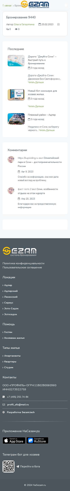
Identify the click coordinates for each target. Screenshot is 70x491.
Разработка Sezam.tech (21, 412)
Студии (8, 367)
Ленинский (11, 297)
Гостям (8, 332)
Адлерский (11, 291)
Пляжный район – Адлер (42, 114)
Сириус (8, 302)
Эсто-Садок (11, 308)
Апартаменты (12, 355)
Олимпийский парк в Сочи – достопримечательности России (40, 162)
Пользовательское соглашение (22, 267)
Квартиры (10, 361)
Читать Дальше (36, 82)
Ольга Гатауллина (24, 24)
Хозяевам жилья (14, 338)
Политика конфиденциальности (23, 263)
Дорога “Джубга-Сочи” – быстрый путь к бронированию (42, 60)
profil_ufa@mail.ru (18, 404)
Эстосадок (10, 314)
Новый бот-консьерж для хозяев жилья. (42, 92)
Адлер (8, 285)
